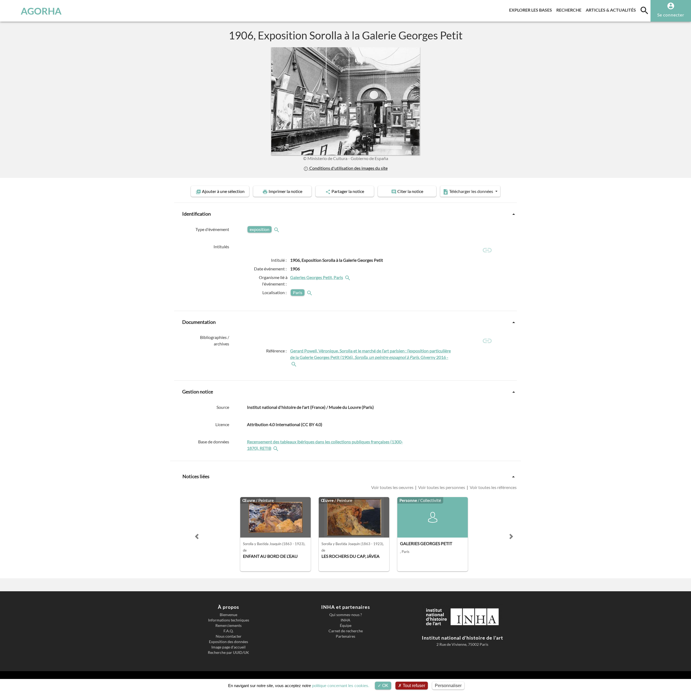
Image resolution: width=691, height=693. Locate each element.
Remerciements (228, 625)
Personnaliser (448, 685)
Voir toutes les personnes (441, 487)
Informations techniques (228, 620)
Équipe (345, 625)
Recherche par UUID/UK (228, 652)
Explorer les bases (531, 9)
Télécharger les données (471, 191)
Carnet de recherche (345, 631)
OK (384, 685)
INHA (345, 620)
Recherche (570, 9)
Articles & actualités (612, 9)
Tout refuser (413, 685)
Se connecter (670, 14)
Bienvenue (228, 614)
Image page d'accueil (228, 647)
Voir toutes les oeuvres (392, 487)
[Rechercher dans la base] (276, 448)
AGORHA (41, 10)
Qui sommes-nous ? (345, 614)
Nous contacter (229, 636)
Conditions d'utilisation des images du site (348, 168)
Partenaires (345, 636)
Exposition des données (228, 641)
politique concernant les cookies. (340, 685)
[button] (196, 536)
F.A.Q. (228, 631)
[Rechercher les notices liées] (348, 277)
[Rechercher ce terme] (277, 229)
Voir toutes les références (493, 487)
